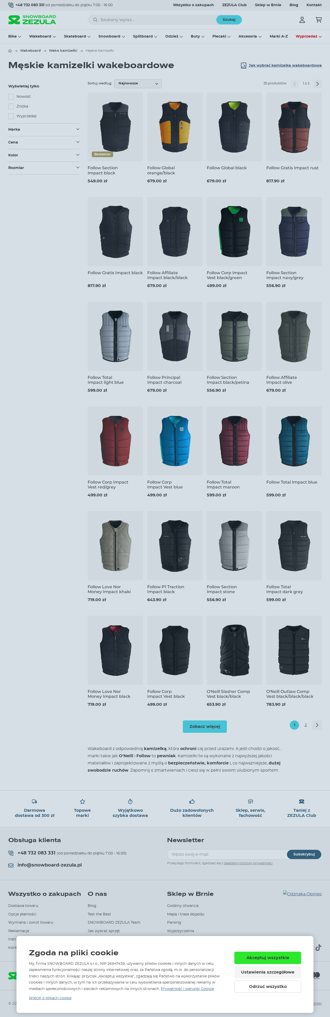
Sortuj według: (100, 83)
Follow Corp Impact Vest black (166, 694)
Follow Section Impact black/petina (228, 380)
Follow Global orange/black (161, 170)
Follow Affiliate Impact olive (281, 380)
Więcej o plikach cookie (50, 998)
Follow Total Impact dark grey (284, 589)
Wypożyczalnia (180, 931)
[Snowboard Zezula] (32, 19)
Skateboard (75, 36)
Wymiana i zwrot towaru (30, 922)
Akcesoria (247, 36)
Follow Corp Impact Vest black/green (227, 275)
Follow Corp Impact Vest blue (165, 484)
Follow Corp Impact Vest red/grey (108, 484)
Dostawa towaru (23, 906)
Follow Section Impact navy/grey (284, 275)
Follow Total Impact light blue (106, 380)
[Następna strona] (318, 84)
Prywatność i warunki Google (187, 989)
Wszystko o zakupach (193, 5)
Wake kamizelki (63, 50)
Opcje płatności (22, 914)
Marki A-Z (279, 36)
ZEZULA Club (234, 5)
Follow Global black (227, 167)
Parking (174, 922)
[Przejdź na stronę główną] (10, 50)
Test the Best (99, 914)
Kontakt (314, 5)
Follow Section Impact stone (222, 589)
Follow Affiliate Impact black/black (167, 275)
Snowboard (109, 36)
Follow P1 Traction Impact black (165, 589)
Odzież (171, 36)
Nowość (23, 97)
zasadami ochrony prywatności (248, 863)
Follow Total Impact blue (291, 482)
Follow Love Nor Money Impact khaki (109, 589)
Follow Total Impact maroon (223, 484)
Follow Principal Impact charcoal (164, 380)
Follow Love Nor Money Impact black (109, 694)
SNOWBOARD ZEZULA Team (114, 922)
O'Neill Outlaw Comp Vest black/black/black (290, 694)
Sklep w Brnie (268, 5)
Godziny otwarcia (183, 906)
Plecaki (219, 36)
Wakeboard (40, 36)
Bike (12, 36)
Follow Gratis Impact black (115, 272)
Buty (195, 36)
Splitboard (143, 36)
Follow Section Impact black (103, 170)
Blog (294, 5)
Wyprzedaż (306, 36)
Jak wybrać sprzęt (104, 931)
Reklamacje (18, 931)
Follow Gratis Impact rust (292, 167)
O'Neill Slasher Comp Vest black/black (228, 694)
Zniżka (22, 106)
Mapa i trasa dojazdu (185, 914)
